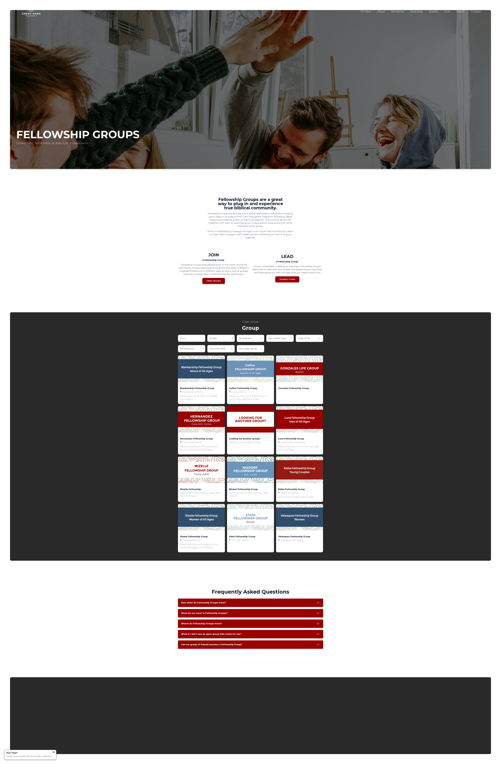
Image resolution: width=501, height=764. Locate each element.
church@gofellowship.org (195, 706)
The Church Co (250, 744)
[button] (201, 380)
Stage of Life (304, 338)
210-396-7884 (232, 706)
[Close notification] (54, 752)
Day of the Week (217, 348)
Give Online (306, 706)
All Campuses (245, 338)
